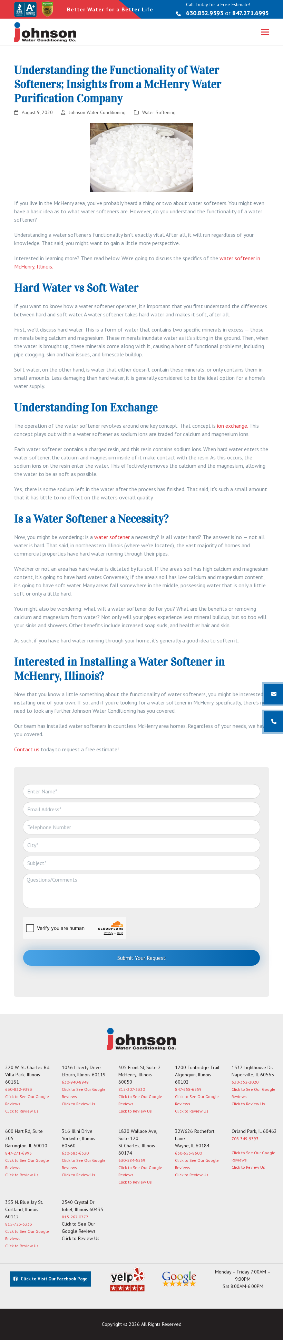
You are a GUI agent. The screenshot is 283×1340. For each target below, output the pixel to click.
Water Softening (159, 112)
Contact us (26, 749)
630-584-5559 (131, 1160)
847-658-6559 (188, 1089)
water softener (112, 537)
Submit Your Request (141, 957)
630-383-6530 (75, 1153)
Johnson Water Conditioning (97, 112)
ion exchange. (232, 425)
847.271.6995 (250, 13)
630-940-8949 (75, 1082)
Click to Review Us (21, 1111)
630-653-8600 (188, 1153)
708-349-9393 (245, 1138)
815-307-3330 (131, 1089)
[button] (265, 32)
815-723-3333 (18, 1224)
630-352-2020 (245, 1082)
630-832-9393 (18, 1089)
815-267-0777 (75, 1216)
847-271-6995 (18, 1153)
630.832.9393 (204, 13)
